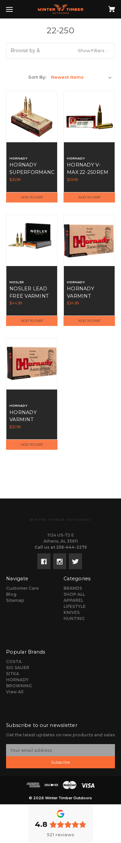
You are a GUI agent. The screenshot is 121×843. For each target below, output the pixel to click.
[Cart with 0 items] (104, 7)
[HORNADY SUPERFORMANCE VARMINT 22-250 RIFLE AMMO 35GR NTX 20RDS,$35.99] (31, 116)
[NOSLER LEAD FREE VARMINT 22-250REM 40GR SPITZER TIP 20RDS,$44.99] (31, 240)
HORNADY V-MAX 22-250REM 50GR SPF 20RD (87, 172)
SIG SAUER (17, 667)
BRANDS (73, 588)
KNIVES (72, 612)
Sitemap (15, 600)
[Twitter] (75, 561)
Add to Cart (32, 197)
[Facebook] (43, 561)
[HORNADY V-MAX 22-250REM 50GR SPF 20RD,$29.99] (89, 116)
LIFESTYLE (75, 606)
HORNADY (17, 679)
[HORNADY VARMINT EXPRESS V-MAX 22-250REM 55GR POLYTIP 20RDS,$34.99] (89, 240)
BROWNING (19, 685)
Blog (11, 594)
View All (15, 691)
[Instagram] (59, 561)
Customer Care (22, 588)
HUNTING (74, 618)
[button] (60, 51)
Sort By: (37, 77)
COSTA (14, 661)
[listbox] (81, 77)
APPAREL (73, 600)
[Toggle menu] (15, 9)
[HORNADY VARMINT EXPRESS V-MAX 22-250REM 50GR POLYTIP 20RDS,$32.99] (31, 363)
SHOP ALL (74, 594)
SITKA (12, 673)
